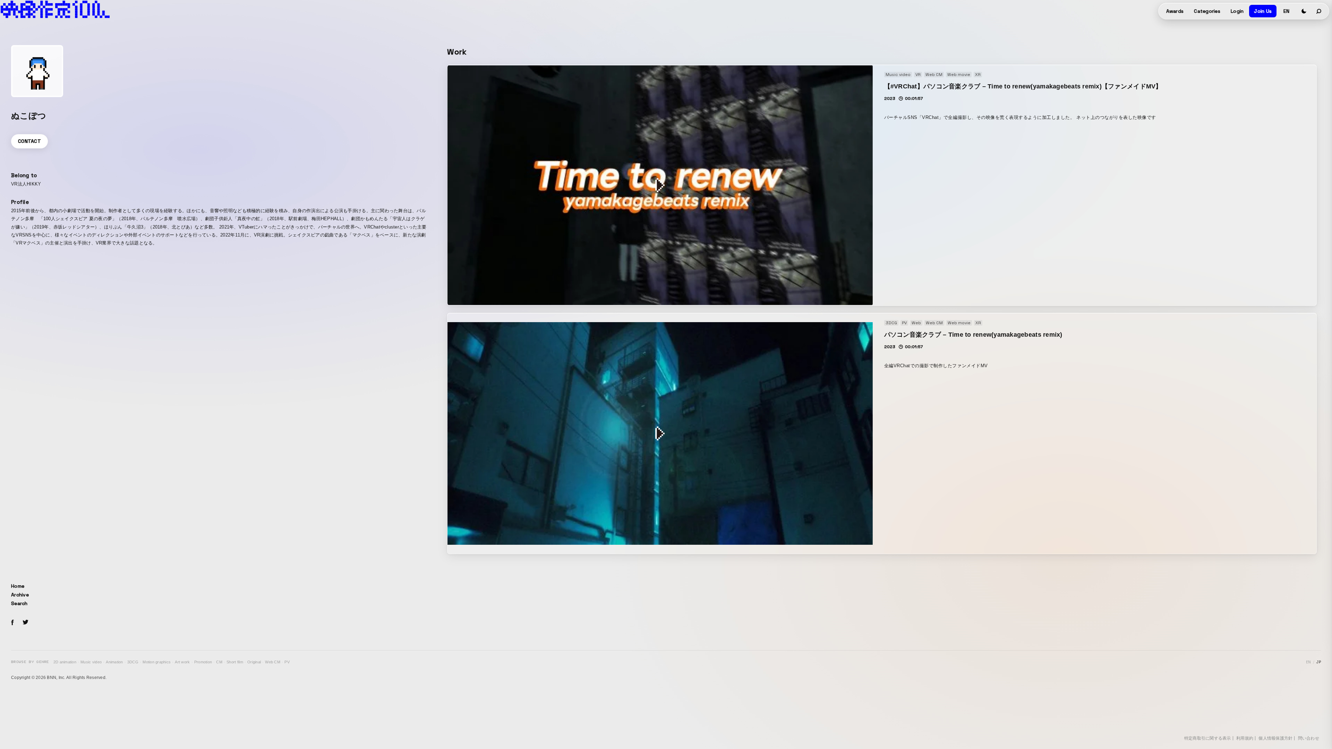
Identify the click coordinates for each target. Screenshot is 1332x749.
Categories (1207, 11)
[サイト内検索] (1319, 11)
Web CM (272, 662)
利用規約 (1244, 738)
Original (254, 662)
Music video (91, 662)
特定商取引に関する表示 (1207, 738)
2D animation (64, 662)
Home (17, 586)
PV (287, 662)
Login (1237, 11)
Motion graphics (157, 662)
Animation (114, 662)
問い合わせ (1308, 738)
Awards (1175, 11)
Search (19, 603)
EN (1286, 11)
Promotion (203, 662)
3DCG (132, 662)
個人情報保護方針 (1275, 738)
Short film (235, 662)
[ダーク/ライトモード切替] (1304, 11)
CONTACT (29, 141)
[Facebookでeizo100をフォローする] (12, 623)
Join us (1263, 11)
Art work (182, 662)
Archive (20, 595)
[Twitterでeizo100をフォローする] (25, 623)
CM (219, 662)
